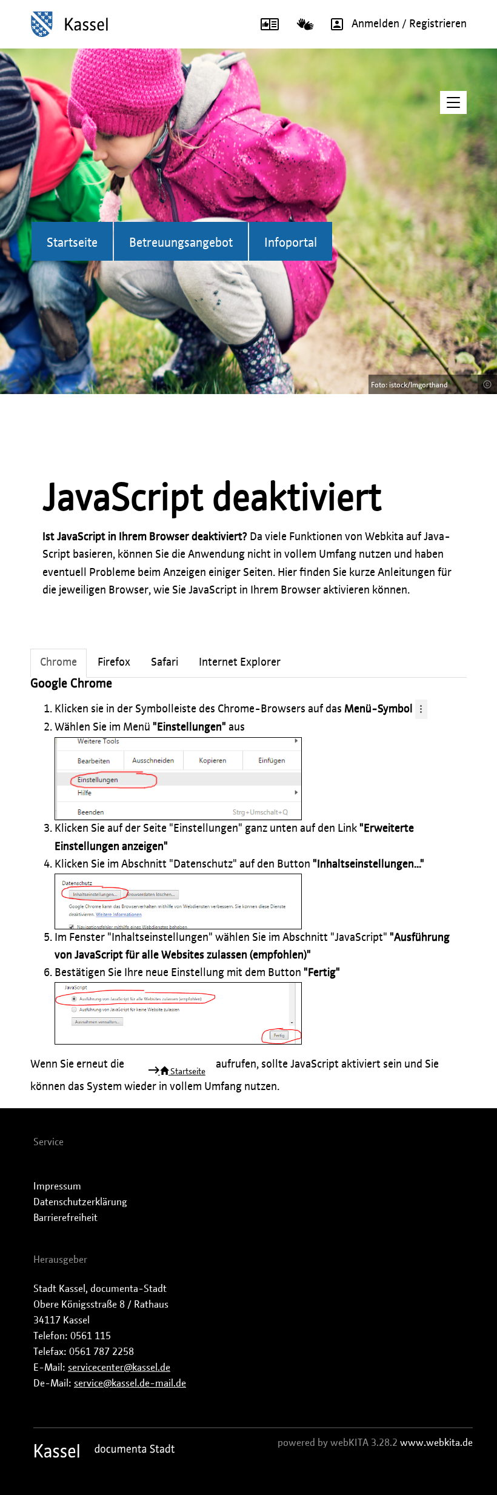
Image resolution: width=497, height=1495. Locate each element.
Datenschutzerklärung (80, 1202)
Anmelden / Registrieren (409, 24)
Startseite (72, 243)
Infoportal (290, 243)
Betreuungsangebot (181, 243)
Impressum (57, 1186)
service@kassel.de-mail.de (130, 1383)
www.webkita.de (436, 1443)
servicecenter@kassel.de (119, 1368)
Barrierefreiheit (65, 1218)
